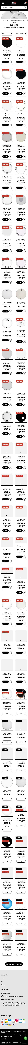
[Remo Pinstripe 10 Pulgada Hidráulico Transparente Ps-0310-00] (24, 404)
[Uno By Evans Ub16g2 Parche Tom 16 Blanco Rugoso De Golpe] (24, 311)
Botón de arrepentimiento (6, 1036)
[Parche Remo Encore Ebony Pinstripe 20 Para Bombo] (24, 592)
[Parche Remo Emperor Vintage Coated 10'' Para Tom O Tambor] (10, 373)
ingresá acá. (22, 1035)
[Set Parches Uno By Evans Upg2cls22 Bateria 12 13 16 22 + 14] (24, 341)
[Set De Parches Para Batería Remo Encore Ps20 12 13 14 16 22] (24, 557)
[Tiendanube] (5, 1039)
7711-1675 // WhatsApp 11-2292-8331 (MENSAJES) (13, 996)
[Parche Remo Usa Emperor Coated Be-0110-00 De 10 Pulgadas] (10, 404)
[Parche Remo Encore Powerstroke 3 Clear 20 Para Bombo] (24, 624)
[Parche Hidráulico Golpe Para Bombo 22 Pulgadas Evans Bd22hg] (10, 93)
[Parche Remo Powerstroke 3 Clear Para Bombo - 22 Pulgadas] (24, 125)
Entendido (24, 1043)
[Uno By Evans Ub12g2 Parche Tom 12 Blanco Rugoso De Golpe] (10, 340)
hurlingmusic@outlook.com (8, 999)
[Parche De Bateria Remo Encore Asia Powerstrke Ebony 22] (24, 467)
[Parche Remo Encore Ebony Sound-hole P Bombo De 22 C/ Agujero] (24, 436)
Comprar (5, 61)
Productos (3, 982)
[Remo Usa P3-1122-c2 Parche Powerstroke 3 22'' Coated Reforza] (10, 156)
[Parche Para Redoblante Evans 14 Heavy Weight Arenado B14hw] (10, 530)
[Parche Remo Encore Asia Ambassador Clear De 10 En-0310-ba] (10, 682)
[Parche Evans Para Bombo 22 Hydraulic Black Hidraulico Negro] (24, 93)
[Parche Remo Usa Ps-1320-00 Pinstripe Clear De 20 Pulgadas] (24, 188)
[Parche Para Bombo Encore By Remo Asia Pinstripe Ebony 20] (10, 62)
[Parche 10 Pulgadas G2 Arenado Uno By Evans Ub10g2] (10, 311)
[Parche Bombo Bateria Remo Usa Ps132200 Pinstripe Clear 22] (10, 188)
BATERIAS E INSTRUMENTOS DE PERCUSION (15, 20)
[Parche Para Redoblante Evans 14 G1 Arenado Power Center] (24, 499)
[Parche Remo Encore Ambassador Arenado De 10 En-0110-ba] (24, 682)
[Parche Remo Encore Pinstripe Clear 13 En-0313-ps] (10, 433)
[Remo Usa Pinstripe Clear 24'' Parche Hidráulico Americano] (10, 219)
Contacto (3, 985)
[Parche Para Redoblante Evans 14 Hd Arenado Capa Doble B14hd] (10, 499)
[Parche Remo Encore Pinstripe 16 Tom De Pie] (10, 653)
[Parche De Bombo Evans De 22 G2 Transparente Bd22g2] (24, 62)
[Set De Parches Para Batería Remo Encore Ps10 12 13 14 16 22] (10, 587)
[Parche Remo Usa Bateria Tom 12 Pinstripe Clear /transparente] (10, 282)
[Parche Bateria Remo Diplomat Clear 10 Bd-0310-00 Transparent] (24, 373)
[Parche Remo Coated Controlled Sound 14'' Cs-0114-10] (24, 219)
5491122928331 (6, 993)
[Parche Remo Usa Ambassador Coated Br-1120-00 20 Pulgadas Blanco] (24, 156)
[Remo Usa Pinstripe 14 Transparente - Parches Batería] (24, 250)
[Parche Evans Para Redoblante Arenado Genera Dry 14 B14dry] (24, 530)
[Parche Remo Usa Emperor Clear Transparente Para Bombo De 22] (10, 125)
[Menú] (2, 3)
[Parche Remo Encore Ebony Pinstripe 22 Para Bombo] (10, 467)
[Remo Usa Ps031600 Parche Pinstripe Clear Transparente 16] (24, 282)
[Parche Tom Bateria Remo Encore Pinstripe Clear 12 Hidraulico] (24, 653)
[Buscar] (25, 7)
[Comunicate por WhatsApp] (25, 1038)
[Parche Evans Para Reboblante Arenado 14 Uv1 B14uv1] (10, 561)
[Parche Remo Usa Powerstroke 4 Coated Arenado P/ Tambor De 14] (10, 250)
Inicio (4, 20)
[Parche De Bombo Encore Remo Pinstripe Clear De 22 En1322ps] (10, 624)
